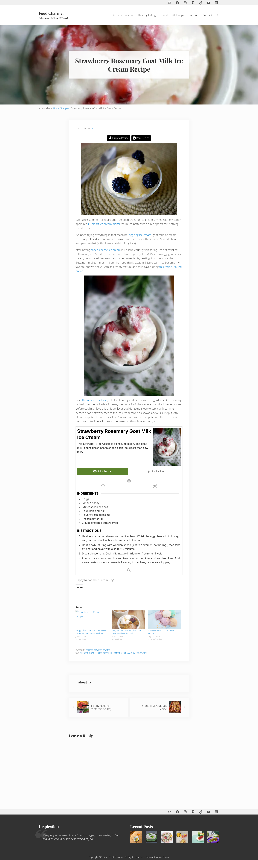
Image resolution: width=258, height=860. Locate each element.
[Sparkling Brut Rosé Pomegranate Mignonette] (167, 837)
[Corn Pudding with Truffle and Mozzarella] (136, 837)
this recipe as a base (94, 400)
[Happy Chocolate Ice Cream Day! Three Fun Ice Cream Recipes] (92, 619)
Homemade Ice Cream (120, 653)
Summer (98, 650)
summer (135, 653)
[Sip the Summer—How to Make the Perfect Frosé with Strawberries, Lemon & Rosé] (182, 837)
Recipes (89, 650)
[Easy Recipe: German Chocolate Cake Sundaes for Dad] (128, 619)
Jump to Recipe (120, 138)
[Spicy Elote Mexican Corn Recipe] (198, 837)
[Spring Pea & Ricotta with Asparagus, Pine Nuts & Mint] (152, 837)
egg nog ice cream (140, 235)
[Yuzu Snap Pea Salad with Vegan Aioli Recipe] (213, 837)
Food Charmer (51, 13)
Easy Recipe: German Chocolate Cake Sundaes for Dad (126, 632)
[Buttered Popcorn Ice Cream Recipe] (164, 619)
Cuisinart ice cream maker (104, 224)
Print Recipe (142, 138)
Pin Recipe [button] (157, 471)
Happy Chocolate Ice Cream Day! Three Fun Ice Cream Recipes (91, 632)
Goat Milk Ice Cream (99, 653)
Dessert (84, 653)
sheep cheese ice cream (106, 250)
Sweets (106, 650)
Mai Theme (164, 856)
